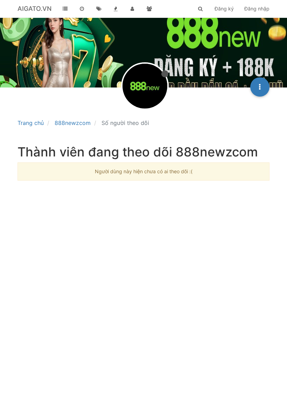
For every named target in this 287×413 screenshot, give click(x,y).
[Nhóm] (149, 9)
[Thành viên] (132, 9)
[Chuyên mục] (65, 9)
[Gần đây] (82, 9)
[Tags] (98, 9)
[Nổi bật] (115, 9)
